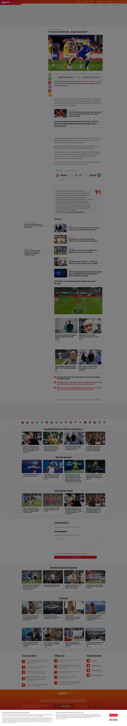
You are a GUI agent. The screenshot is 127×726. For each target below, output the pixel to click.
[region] (63, 718)
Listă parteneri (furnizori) (60, 718)
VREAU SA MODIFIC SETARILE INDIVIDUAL (113, 719)
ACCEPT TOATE (113, 715)
